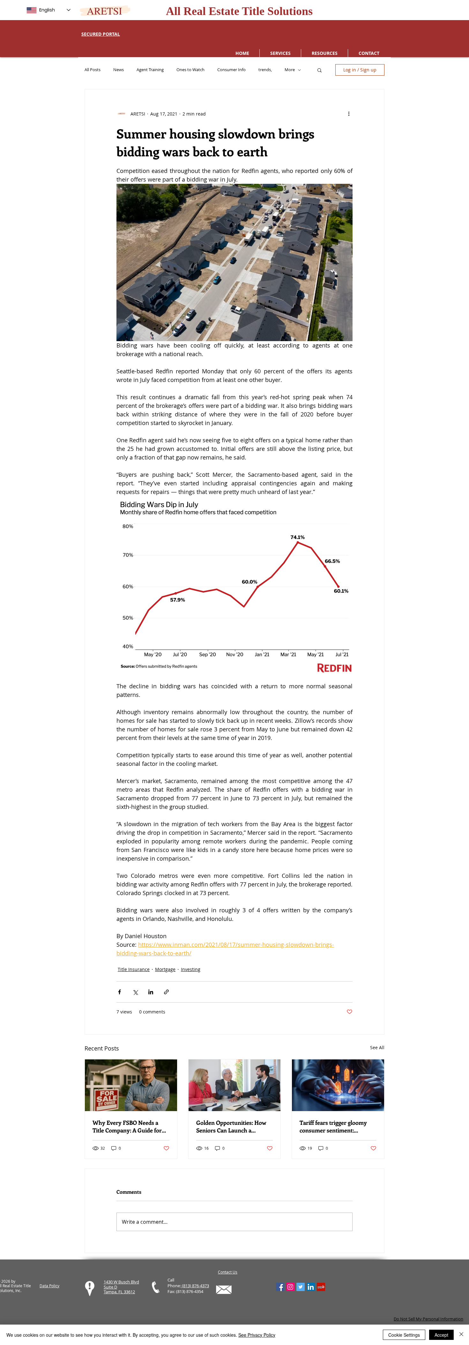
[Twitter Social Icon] (300, 1287)
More (290, 69)
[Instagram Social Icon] (290, 1287)
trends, (265, 69)
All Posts (92, 69)
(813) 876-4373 (195, 1286)
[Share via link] (166, 992)
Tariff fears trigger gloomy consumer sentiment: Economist (333, 1126)
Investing (190, 969)
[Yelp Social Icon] (321, 1287)
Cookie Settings (404, 1335)
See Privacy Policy (256, 1335)
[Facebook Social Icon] (280, 1287)
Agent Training (150, 69)
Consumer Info (231, 69)
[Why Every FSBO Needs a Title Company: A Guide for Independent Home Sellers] (131, 1085)
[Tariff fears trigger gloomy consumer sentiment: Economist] (338, 1085)
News (118, 69)
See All (377, 1047)
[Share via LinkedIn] (151, 992)
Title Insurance (134, 969)
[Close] (461, 1335)
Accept (441, 1335)
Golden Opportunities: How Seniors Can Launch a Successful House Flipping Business (231, 1126)
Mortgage (165, 969)
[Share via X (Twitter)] (135, 992)
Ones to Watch (190, 69)
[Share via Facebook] (119, 992)
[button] (319, 69)
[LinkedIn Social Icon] (311, 1287)
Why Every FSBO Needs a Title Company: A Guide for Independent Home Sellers (127, 1126)
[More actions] (349, 113)
